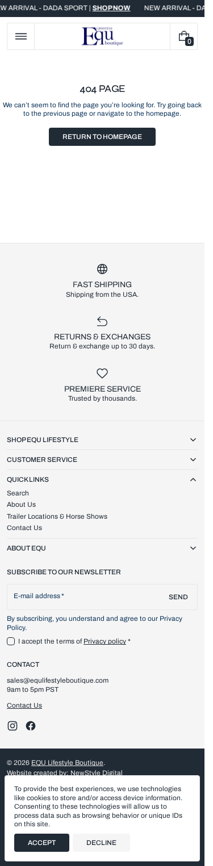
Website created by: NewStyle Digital (65, 773)
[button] (20, 36)
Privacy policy (105, 641)
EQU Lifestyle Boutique (67, 763)
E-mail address (37, 596)
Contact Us (24, 705)
